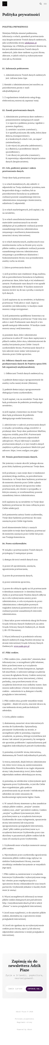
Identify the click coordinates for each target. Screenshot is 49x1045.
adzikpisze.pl (31, 42)
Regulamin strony (24, 1022)
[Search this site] (40, 4)
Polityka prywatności (24, 1019)
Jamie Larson (23, 989)
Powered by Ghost (24, 1029)
